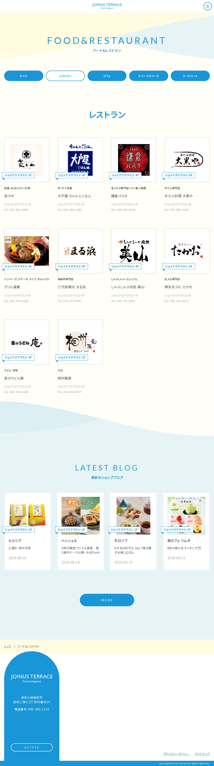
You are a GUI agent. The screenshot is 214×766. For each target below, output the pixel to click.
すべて (24, 76)
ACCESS (31, 747)
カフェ (107, 76)
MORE (107, 600)
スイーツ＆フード (148, 76)
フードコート (190, 76)
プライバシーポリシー (176, 754)
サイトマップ (202, 754)
